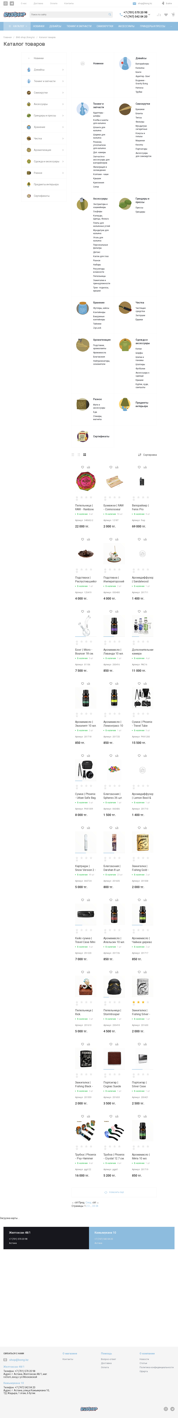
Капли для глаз (101, 256)
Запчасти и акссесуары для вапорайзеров (101, 159)
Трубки (139, 92)
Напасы (139, 88)
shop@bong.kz (145, 3)
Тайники (97, 324)
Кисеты (139, 145)
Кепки (139, 349)
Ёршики (139, 319)
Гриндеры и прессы (142, 200)
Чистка (140, 302)
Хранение (98, 302)
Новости (144, 1359)
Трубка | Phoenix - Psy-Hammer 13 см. (85, 1158)
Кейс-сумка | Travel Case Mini (85, 940)
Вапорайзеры (142, 64)
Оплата (53, 3)
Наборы (97, 264)
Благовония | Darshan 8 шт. (111, 868)
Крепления (98, 182)
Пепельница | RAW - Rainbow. (84, 507)
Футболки (140, 368)
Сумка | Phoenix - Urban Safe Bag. (85, 795)
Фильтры (140, 122)
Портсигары (141, 149)
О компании (147, 1353)
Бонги (138, 72)
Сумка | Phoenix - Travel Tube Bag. (142, 725)
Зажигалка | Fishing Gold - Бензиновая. (140, 869)
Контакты (69, 3)
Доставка (38, 3)
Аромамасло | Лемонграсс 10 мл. (113, 725)
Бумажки (140, 109)
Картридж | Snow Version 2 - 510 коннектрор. (85, 869)
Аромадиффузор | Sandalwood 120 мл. (143, 581)
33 (93, 1206)
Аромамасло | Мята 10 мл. (141, 1156)
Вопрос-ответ (108, 1359)
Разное (96, 260)
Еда (95, 412)
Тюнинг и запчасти (98, 105)
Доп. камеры (99, 152)
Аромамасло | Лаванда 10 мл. (113, 651)
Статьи (143, 1363)
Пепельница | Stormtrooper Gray (112, 1014)
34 (96, 1206)
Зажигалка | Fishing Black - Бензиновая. (84, 1086)
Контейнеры (99, 312)
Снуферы (97, 211)
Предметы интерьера (142, 404)
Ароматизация (102, 339)
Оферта (144, 1371)
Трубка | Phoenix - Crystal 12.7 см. (113, 1156)
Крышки (97, 178)
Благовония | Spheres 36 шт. (112, 795)
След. (89, 1202)
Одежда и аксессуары (143, 341)
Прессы (139, 207)
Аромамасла (99, 352)
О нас (24, 3)
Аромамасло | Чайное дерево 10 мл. (142, 942)
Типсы (139, 117)
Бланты (139, 113)
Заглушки (140, 315)
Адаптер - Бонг (143, 76)
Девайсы (141, 58)
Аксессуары (100, 198)
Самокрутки (143, 103)
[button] (80, 636)
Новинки (98, 63)
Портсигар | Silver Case (139, 1084)
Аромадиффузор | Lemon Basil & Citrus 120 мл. (143, 797)
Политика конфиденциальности (157, 1367)
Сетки (96, 187)
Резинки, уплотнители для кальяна (99, 145)
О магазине (70, 1353)
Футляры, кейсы (101, 308)
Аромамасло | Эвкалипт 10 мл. (85, 723)
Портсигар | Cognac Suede (112, 1084)
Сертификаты (101, 436)
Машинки (140, 140)
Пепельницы (99, 276)
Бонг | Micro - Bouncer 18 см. (84, 651)
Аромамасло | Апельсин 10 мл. (114, 940)
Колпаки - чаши (100, 174)
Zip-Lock (97, 328)
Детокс (96, 252)
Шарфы (139, 353)
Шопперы (140, 364)
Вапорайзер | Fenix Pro (140, 507)
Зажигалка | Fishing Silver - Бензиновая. (141, 1014)
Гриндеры (140, 212)
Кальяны (140, 68)
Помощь (106, 1353)
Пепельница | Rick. (84, 1012)
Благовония (99, 357)
